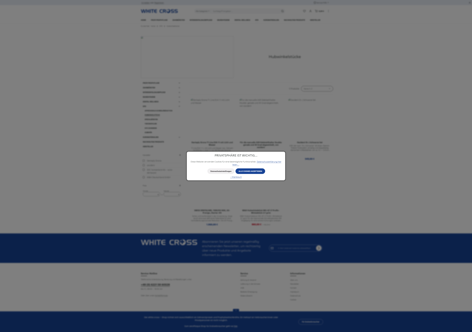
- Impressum (236, 177)
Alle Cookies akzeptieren (250, 171)
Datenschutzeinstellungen (220, 171)
